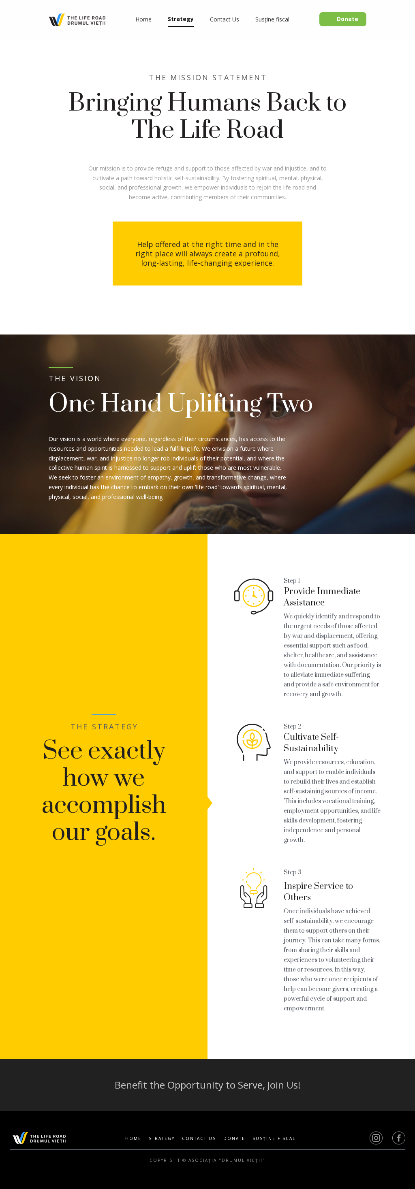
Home (133, 1138)
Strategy (162, 1138)
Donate (234, 1138)
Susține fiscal (273, 1138)
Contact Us (199, 1138)
